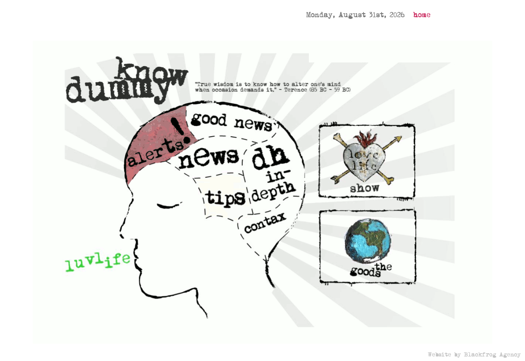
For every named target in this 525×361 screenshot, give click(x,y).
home (422, 15)
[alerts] (159, 140)
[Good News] (227, 115)
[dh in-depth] (275, 177)
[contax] (272, 233)
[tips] (223, 198)
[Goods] (367, 248)
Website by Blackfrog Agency (474, 355)
